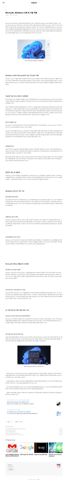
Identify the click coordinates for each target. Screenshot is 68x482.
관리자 (38, 479)
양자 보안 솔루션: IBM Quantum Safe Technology (14, 434)
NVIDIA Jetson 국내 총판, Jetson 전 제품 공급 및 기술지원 (20, 404)
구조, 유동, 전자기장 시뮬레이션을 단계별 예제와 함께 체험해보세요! (22, 413)
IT (6, 426)
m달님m (34, 2)
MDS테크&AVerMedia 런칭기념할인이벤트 (18, 402)
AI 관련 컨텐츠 (10, 466)
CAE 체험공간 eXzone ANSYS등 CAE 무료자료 (18, 411)
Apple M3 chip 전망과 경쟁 (10, 431)
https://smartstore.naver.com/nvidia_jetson (17, 400)
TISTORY (34, 479)
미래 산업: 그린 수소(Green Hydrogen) (12, 433)
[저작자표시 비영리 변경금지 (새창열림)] (21, 421)
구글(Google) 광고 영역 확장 (10, 430)
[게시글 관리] (12, 422)
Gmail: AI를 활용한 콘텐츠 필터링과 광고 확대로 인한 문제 (15, 428)
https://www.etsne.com (12, 409)
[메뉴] (3, 2)
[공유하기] (10, 422)
